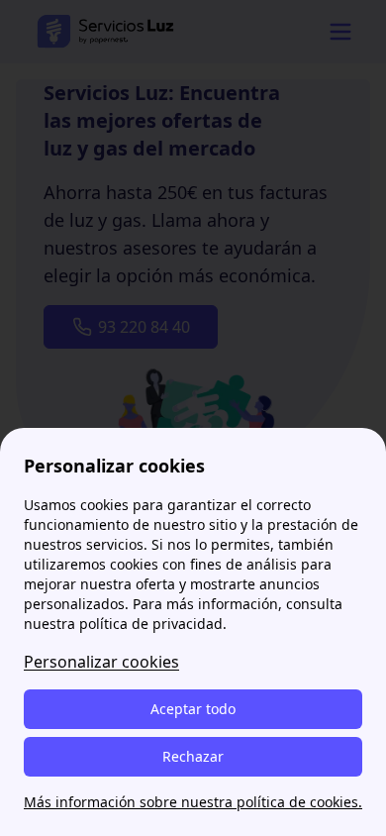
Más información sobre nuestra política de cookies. (193, 801)
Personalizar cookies (101, 662)
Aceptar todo (193, 708)
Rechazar (193, 756)
